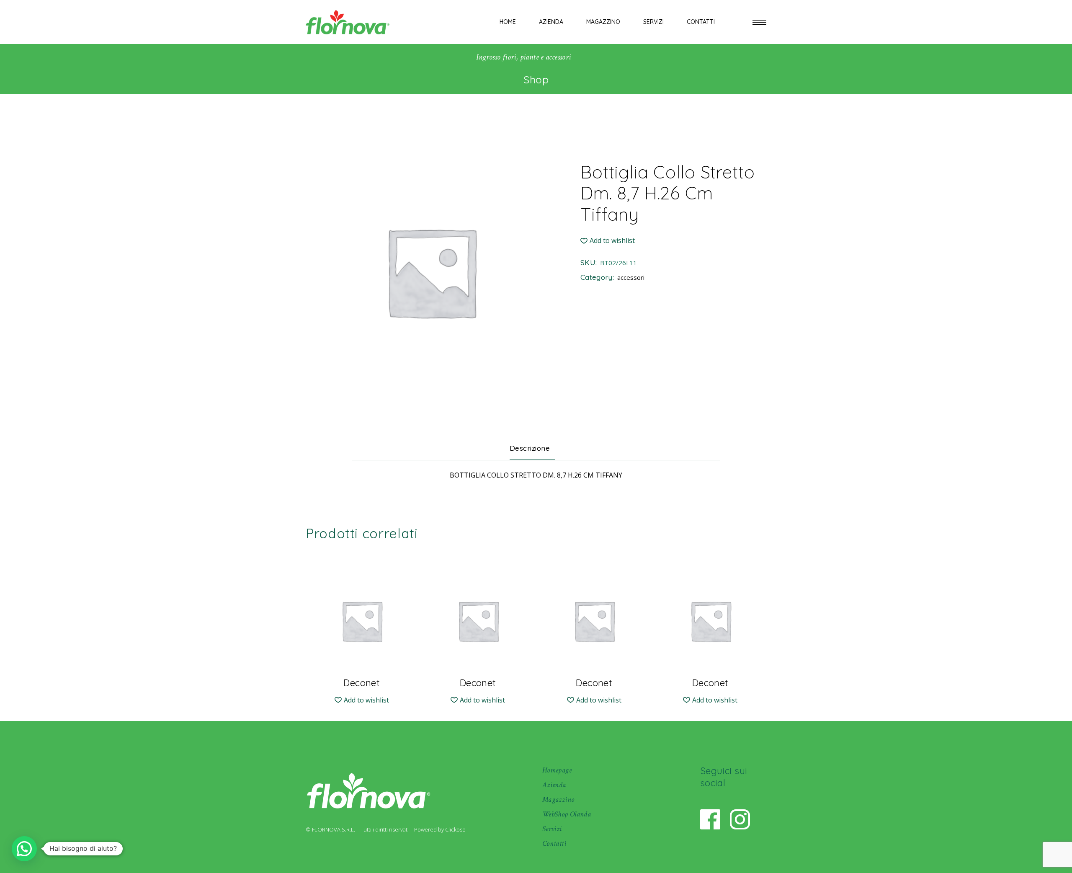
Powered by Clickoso (440, 829)
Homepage (557, 770)
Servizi (552, 829)
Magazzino (558, 799)
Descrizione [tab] (530, 448)
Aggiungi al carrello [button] (362, 676)
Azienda (554, 785)
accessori (630, 277)
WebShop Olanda (566, 814)
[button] (607, 240)
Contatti (554, 843)
